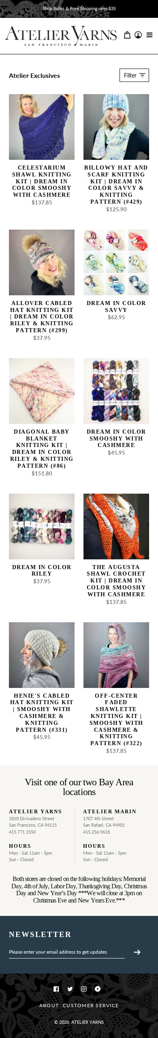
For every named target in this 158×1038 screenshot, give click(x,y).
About (49, 1005)
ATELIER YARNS (87, 1022)
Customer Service (91, 1005)
